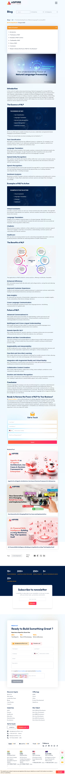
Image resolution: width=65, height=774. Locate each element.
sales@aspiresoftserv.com (21, 643)
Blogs (8, 20)
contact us (11, 727)
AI (12, 20)
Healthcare (10, 714)
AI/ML (33, 694)
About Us (9, 694)
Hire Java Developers (38, 716)
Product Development (38, 700)
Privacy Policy (38, 671)
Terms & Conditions (22, 671)
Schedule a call (36, 643)
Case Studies (10, 702)
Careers (9, 704)
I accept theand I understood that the (27, 671)
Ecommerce (10, 720)
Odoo (33, 698)
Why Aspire (10, 696)
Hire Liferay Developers (38, 720)
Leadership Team (11, 698)
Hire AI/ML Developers (38, 718)
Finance (9, 712)
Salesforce (35, 702)
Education (9, 716)
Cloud (33, 696)
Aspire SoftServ (13, 399)
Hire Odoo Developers (38, 712)
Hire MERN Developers (38, 714)
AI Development (17, 555)
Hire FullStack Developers (39, 710)
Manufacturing (11, 718)
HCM (8, 710)
